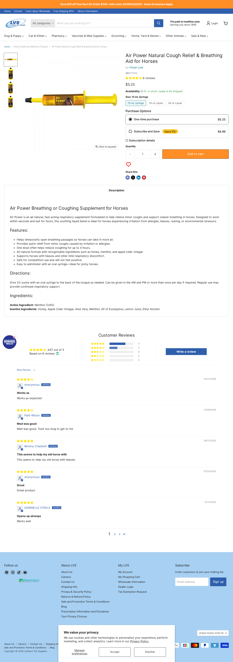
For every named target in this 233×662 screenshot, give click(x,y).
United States (211, 633)
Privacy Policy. (139, 641)
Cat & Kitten (37, 35)
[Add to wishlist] (129, 164)
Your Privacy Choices (74, 616)
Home (7, 11)
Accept (114, 651)
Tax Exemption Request (132, 591)
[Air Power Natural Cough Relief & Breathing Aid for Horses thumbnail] (10, 102)
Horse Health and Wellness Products (31, 46)
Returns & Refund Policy (76, 596)
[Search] (158, 23)
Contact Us (68, 581)
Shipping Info (69, 586)
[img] (25, 379)
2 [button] (115, 534)
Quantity (131, 146)
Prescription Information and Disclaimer (85, 611)
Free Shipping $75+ (64, 11)
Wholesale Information (131, 581)
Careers (66, 577)
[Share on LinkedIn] (138, 177)
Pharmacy (58, 35)
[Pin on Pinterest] (144, 177)
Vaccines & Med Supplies (88, 35)
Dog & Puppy (13, 35)
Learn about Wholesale (38, 11)
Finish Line (136, 67)
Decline (150, 651)
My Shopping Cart (129, 577)
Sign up (218, 581)
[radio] (177, 119)
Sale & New (199, 35)
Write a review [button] (186, 351)
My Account (125, 572)
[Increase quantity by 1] (155, 154)
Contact (18, 11)
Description (116, 190)
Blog (64, 606)
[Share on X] (133, 177)
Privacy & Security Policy (76, 591)
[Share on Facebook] (128, 177)
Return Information (88, 11)
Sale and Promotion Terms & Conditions (85, 601)
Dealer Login (126, 586)
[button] (134, 78)
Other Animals (175, 35)
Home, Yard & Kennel (145, 35)
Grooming (118, 35)
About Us (66, 572)
